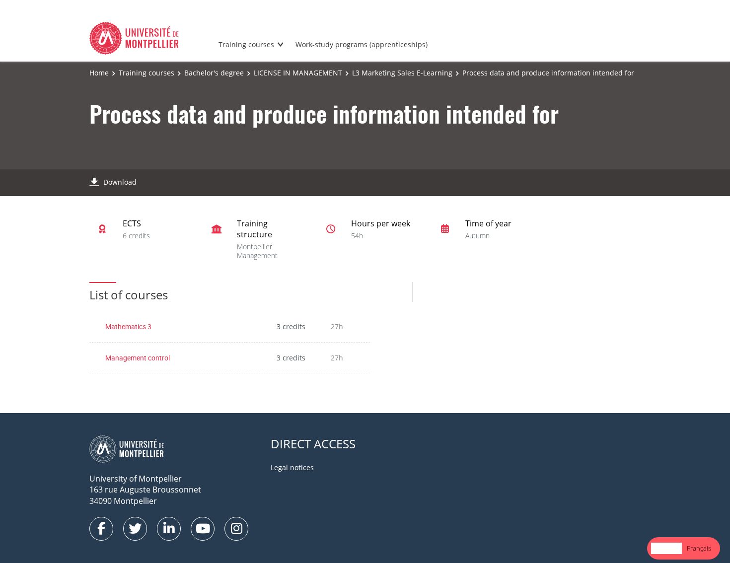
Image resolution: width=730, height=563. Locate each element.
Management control (137, 357)
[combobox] (666, 548)
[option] (699, 548)
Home (99, 72)
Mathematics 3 (128, 326)
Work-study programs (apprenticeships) (361, 44)
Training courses (246, 44)
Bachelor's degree (214, 72)
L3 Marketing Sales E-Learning (402, 72)
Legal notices (292, 467)
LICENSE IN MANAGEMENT (298, 72)
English (666, 548)
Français (699, 548)
